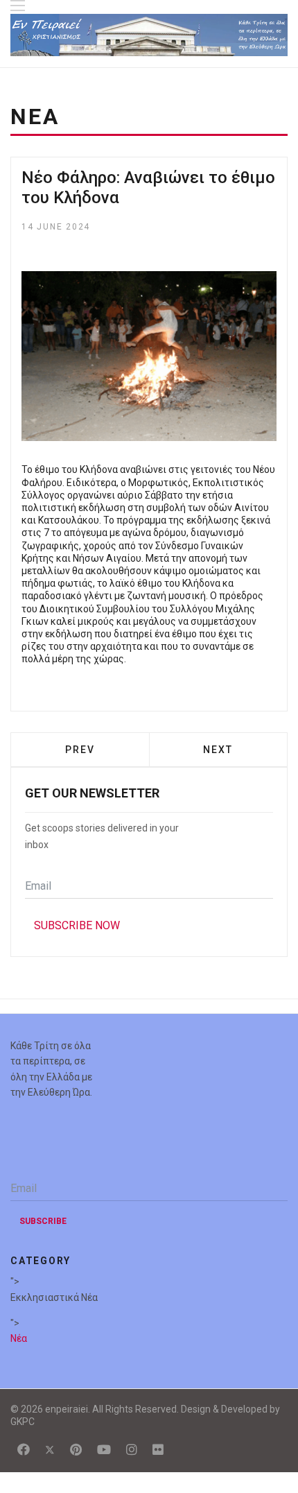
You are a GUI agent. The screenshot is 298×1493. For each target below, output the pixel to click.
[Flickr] (158, 1449)
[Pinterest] (76, 1449)
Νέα (18, 1338)
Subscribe (43, 1221)
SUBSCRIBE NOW (77, 925)
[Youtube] (104, 1449)
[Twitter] (50, 1449)
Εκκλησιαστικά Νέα (54, 1297)
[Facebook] (23, 1449)
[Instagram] (131, 1449)
